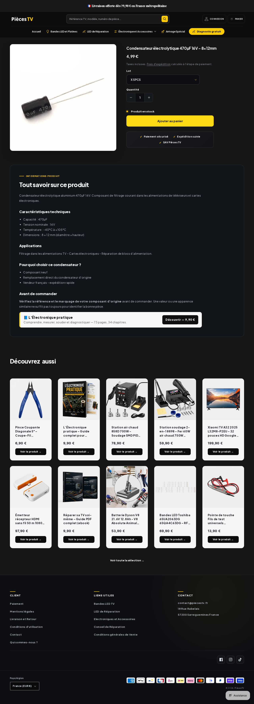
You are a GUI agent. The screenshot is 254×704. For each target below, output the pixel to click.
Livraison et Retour (23, 619)
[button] (135, 31)
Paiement (17, 603)
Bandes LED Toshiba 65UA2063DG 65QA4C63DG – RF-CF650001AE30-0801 (175, 519)
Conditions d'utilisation (26, 626)
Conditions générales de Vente (116, 634)
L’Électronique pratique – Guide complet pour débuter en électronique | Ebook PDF (76, 431)
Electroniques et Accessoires (114, 619)
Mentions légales (22, 611)
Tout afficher (127, 560)
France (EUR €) (22, 685)
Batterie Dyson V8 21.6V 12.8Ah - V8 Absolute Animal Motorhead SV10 (126, 519)
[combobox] (117, 19)
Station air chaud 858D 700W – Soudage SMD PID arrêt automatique (126, 431)
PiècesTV (239, 688)
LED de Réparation (107, 611)
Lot (128, 70)
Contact (16, 634)
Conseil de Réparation (109, 626)
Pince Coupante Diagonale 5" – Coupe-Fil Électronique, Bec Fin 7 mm (29, 431)
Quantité (132, 89)
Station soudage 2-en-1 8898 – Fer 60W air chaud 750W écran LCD (175, 431)
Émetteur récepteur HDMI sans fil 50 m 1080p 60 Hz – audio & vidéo (29, 519)
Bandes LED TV (104, 603)
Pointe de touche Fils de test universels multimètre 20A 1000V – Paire (221, 519)
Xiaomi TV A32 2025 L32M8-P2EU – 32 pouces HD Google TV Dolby (223, 431)
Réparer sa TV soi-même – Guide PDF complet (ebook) (77, 519)
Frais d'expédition (159, 64)
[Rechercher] (165, 19)
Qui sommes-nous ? (24, 642)
